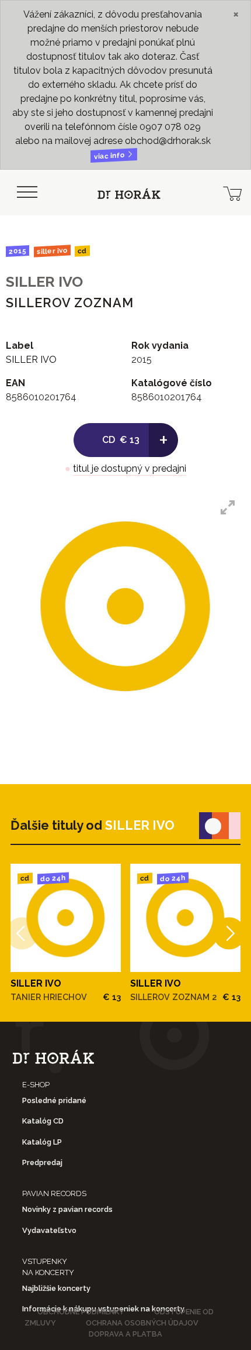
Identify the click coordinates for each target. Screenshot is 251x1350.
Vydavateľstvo (49, 1230)
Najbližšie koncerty (56, 1288)
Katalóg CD (43, 1121)
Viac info (110, 156)
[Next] (229, 934)
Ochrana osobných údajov (142, 1322)
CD (82, 251)
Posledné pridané (54, 1100)
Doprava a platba (125, 1334)
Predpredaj (42, 1162)
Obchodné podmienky (80, 1311)
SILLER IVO (51, 251)
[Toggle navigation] (26, 192)
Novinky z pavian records (67, 1209)
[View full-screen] (227, 507)
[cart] (232, 192)
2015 (17, 251)
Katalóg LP (42, 1142)
